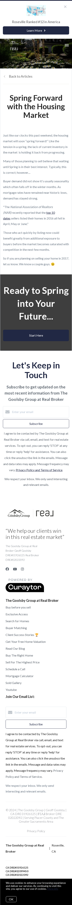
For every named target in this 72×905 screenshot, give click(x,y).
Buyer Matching (16, 628)
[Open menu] (67, 45)
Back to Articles (20, 76)
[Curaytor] (25, 591)
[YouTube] (15, 569)
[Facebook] (7, 569)
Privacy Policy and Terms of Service (39, 470)
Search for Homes (17, 621)
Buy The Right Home (19, 655)
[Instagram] (22, 569)
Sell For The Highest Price (23, 662)
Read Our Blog (15, 648)
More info (52, 888)
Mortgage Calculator (20, 676)
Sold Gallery (14, 683)
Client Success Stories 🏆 (22, 635)
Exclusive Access (17, 614)
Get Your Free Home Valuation (26, 641)
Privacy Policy (36, 831)
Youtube (11, 689)
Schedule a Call (15, 669)
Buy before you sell (18, 607)
